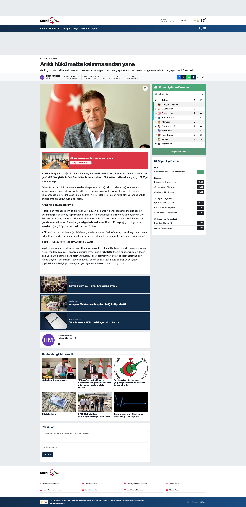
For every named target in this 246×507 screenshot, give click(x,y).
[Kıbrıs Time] (49, 20)
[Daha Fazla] (193, 77)
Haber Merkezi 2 (67, 338)
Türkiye (66, 28)
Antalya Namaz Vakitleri (137, 484)
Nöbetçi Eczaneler (51, 484)
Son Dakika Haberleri (135, 490)
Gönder (48, 455)
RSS (45, 502)
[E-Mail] (59, 344)
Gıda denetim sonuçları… (54, 380)
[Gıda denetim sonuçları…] (59, 368)
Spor (94, 28)
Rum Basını (54, 28)
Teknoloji (85, 28)
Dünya (75, 28)
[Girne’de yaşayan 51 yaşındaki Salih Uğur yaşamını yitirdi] (131, 402)
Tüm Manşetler (91, 490)
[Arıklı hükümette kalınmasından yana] (95, 116)
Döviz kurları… (49, 414)
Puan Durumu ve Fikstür (52, 490)
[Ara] (200, 28)
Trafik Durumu (175, 484)
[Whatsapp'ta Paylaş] (188, 77)
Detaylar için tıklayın (179, 152)
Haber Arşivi (174, 490)
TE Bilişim (202, 502)
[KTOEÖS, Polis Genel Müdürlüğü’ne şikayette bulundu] (95, 402)
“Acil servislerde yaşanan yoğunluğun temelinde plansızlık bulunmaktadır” (129, 382)
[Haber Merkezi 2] (48, 340)
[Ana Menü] (204, 28)
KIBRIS (43, 28)
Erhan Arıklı (129, 173)
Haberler (44, 59)
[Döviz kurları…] (59, 402)
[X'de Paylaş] (183, 77)
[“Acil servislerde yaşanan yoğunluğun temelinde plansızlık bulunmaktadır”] (131, 368)
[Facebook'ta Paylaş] (179, 77)
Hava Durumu (91, 484)
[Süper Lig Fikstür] (202, 161)
